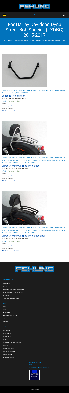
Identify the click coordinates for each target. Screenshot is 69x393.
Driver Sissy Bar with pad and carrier (20, 165)
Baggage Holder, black (13, 95)
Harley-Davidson (23, 40)
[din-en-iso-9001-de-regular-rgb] (34, 371)
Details (17, 110)
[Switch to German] (4, 15)
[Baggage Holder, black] (34, 70)
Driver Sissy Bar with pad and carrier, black (23, 235)
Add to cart (5, 110)
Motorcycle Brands (13, 40)
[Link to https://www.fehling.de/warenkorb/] (34, 14)
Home (4, 40)
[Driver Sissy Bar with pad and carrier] (34, 138)
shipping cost (8, 106)
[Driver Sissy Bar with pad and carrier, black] (34, 208)
